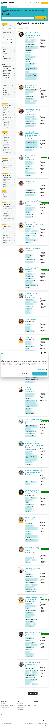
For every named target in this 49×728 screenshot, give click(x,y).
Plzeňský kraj (6, 75)
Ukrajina (5, 90)
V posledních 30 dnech (6, 168)
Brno (4, 51)
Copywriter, (5, 142)
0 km (11, 42)
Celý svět (5, 186)
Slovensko (5, 87)
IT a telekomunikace (6, 229)
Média (4, 232)
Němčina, (5, 114)
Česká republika (6, 85)
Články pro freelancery (5, 707)
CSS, (4, 152)
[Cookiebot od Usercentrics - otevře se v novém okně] (42, 353)
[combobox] (16, 18)
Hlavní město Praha (7, 66)
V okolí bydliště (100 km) (6, 180)
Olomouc (5, 56)
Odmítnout (24, 373)
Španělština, (6, 124)
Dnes (4, 163)
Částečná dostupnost (5, 197)
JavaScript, (5, 149)
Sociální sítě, (6, 145)
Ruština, (5, 117)
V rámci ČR (5, 182)
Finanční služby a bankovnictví (7, 238)
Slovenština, (6, 121)
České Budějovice (7, 58)
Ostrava (5, 53)
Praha (4, 49)
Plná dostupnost (7, 194)
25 (26, 28)
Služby (4, 233)
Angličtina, (5, 107)
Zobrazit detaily (41, 369)
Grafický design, (6, 139)
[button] (19, 3)
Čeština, (5, 111)
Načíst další (33, 693)
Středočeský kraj (6, 73)
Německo (5, 92)
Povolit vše (39, 373)
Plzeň (4, 55)
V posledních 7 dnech (7, 165)
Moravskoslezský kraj (7, 71)
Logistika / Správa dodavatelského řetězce (18, 10)
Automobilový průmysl (6, 241)
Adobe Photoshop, (7, 135)
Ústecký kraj (6, 77)
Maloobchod (6, 235)
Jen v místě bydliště (7, 177)
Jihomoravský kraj (7, 68)
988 (44, 690)
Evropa (4, 184)
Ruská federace (6, 94)
